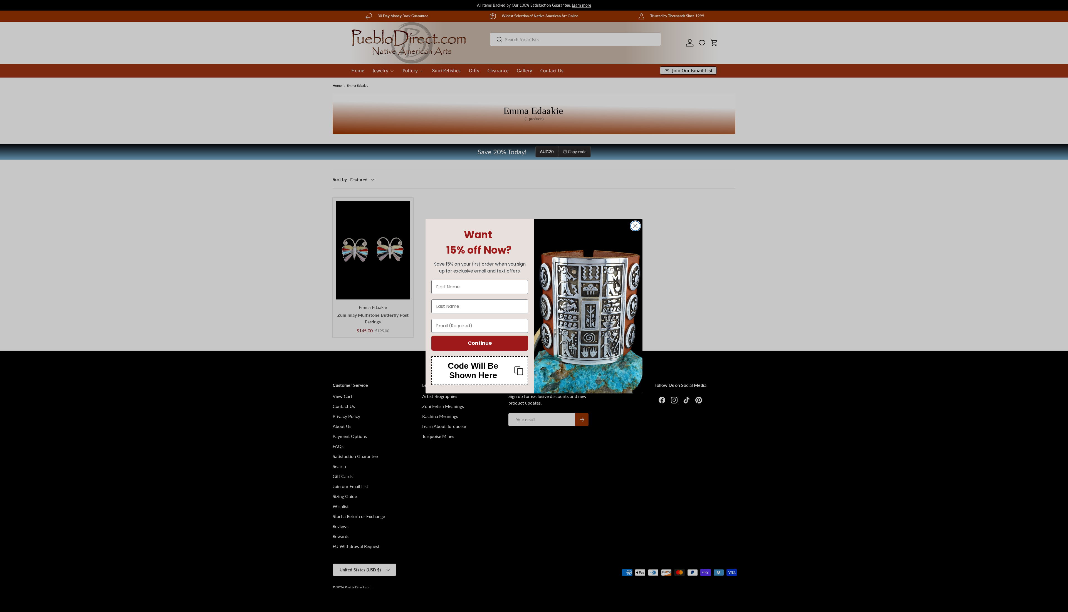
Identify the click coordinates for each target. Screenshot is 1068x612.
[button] (479, 370)
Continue (480, 343)
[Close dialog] (635, 226)
